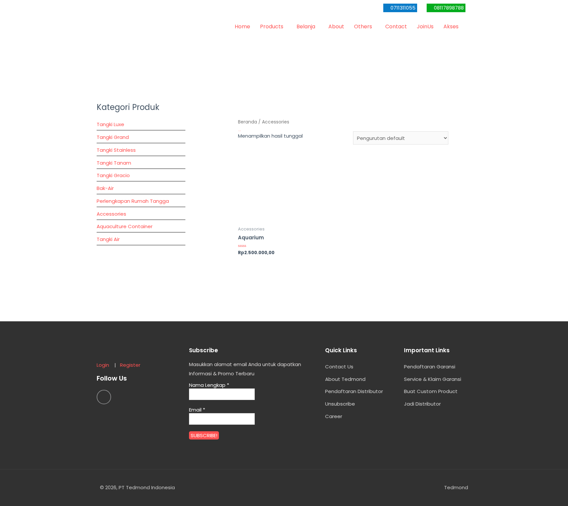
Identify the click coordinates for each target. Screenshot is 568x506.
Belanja (305, 26)
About (336, 26)
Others (363, 26)
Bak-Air (105, 188)
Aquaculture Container (125, 226)
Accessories (111, 213)
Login (105, 364)
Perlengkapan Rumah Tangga (133, 201)
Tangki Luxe (110, 124)
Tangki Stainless (116, 149)
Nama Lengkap (209, 385)
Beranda (247, 122)
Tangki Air (108, 239)
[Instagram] (104, 397)
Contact (396, 26)
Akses (451, 26)
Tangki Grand (113, 137)
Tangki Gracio (113, 175)
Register (130, 364)
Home (242, 26)
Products (271, 26)
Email (197, 410)
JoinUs (425, 26)
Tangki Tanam (114, 162)
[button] (400, 8)
